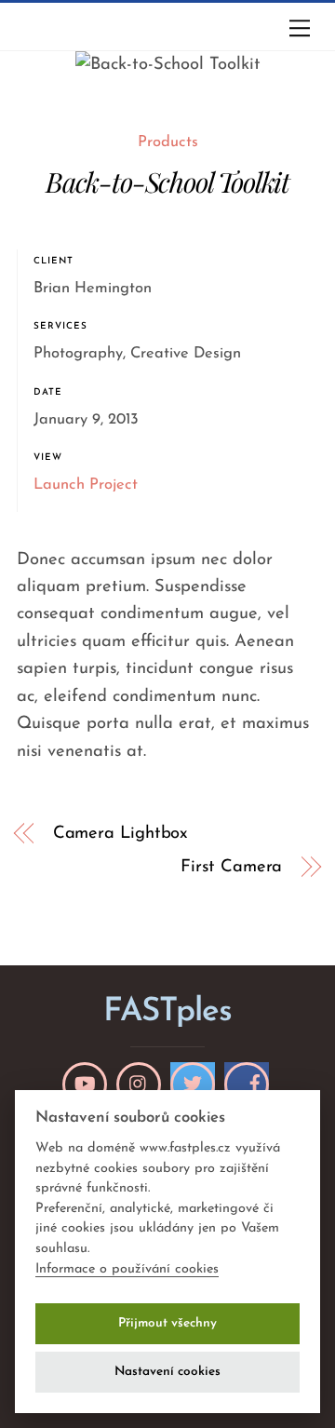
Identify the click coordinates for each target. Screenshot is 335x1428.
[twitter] (192, 1084)
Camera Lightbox (121, 833)
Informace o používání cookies (127, 1269)
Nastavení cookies (167, 1372)
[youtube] (84, 1084)
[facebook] (246, 1084)
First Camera (231, 867)
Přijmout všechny (167, 1323)
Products (168, 142)
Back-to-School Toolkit (167, 181)
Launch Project (86, 485)
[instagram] (138, 1084)
